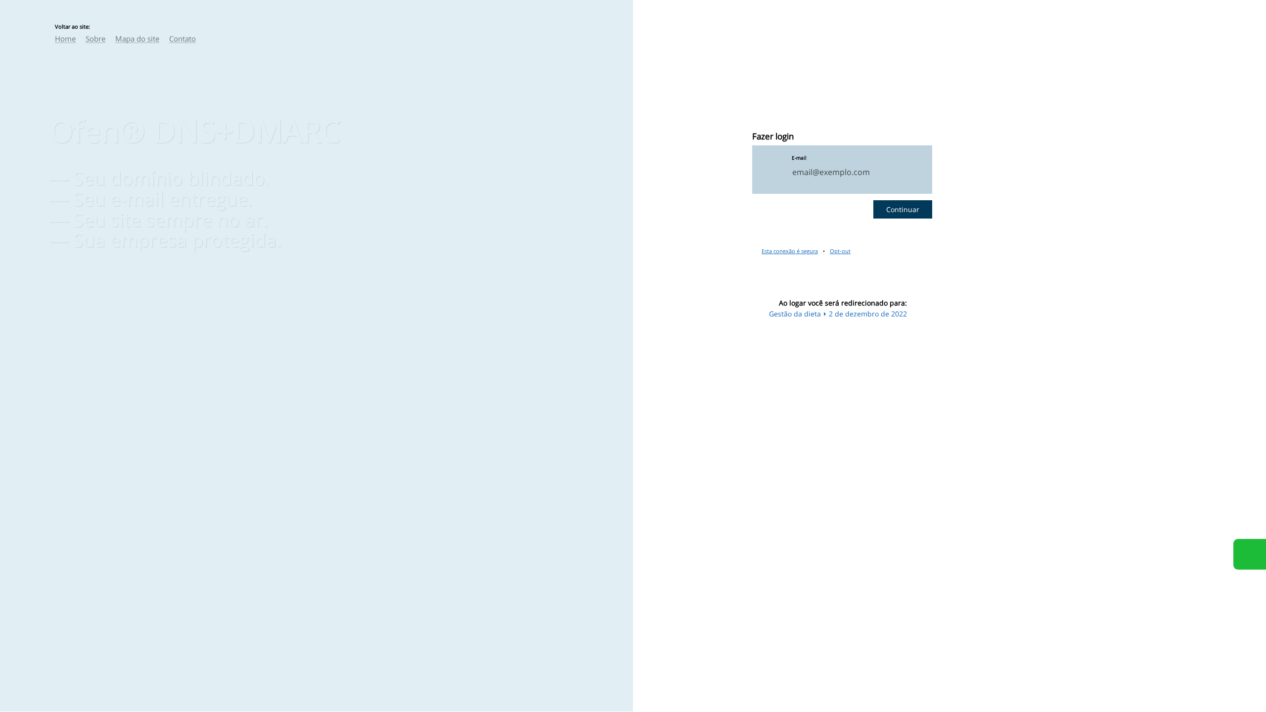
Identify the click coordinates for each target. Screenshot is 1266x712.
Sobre (95, 39)
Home (65, 39)
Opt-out (840, 251)
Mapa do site (137, 39)
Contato (182, 39)
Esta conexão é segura (790, 251)
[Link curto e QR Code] (29, 684)
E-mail (799, 157)
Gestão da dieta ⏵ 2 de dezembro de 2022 (838, 313)
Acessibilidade (29, 645)
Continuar (902, 209)
